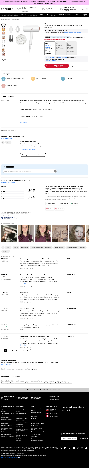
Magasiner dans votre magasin (21, 435)
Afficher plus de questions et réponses (32, 155)
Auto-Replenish (20, 424)
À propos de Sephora (6, 409)
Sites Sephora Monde (6, 425)
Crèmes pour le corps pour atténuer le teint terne (24, 381)
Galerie (18, 411)
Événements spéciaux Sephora (6, 420)
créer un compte (62, 57)
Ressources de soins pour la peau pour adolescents (37, 439)
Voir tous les (3, 60)
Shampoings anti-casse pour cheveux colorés (13, 383)
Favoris (18, 432)
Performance (73, 32)
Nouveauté (3, 15)
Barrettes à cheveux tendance (35, 383)
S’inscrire (83, 438)
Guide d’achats (35, 425)
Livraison (33, 418)
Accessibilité (34, 436)
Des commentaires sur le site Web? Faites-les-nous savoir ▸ (44, 390)
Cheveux (35, 15)
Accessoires (67, 32)
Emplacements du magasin (37, 431)
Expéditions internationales (37, 423)
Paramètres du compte (21, 418)
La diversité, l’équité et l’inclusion (6, 428)
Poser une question (6, 138)
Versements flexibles (36, 434)
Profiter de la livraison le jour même (22, 439)
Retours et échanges (36, 412)
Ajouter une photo (6, 364)
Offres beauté (19, 426)
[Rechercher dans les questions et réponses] (3, 142)
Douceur (79, 32)
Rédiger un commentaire (8, 182)
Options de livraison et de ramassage (37, 415)
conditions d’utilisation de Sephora (23, 455)
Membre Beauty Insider (21, 409)
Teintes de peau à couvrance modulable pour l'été (52, 381)
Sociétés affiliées (5, 417)
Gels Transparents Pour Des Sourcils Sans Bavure (58, 383)
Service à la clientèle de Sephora (37, 409)
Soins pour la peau (22, 15)
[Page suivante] (30, 350)
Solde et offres (85, 15)
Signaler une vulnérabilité (7, 436)
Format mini (48, 15)
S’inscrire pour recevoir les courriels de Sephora (73, 434)
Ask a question (58, 30)
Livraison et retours (51, 60)
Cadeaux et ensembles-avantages (64, 15)
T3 (45, 24)
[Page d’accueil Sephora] (7, 9)
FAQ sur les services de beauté (36, 428)
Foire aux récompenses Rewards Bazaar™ (22, 429)
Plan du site (43, 455)
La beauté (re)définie (6, 434)
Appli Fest (9, 15)
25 (27, 350)
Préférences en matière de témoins (9, 457)
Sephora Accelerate (6, 431)
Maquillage (15, 15)
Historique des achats (21, 416)
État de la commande (21, 413)
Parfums (30, 15)
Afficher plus (23, 122)
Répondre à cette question (29, 149)
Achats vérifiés (24, 247)
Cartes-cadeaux (77, 15)
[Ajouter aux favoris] (72, 66)
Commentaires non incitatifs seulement (40, 247)
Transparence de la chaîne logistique (7, 414)
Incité (13, 240)
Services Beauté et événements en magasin (22, 421)
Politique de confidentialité (7, 455)
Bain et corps (41, 15)
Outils (8, 19)
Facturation (34, 421)
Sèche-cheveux (15, 19)
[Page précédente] (1, 350)
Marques (53, 15)
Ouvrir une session (51, 57)
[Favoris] (83, 9)
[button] (75, 37)
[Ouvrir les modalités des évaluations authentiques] (16, 218)
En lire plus (23, 283)
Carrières (3, 411)
